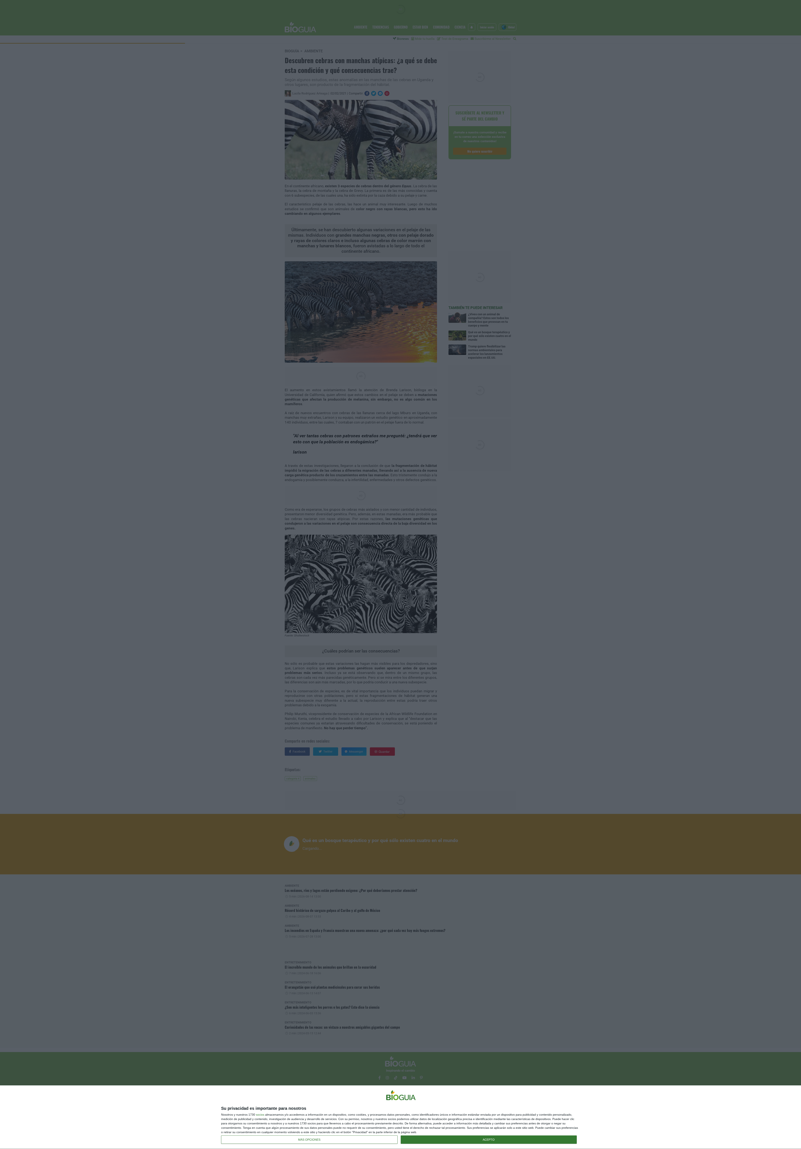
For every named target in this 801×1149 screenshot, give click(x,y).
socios (260, 1114)
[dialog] (400, 1117)
